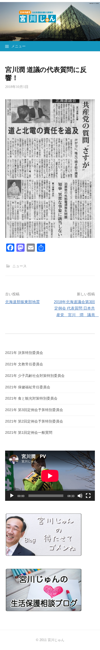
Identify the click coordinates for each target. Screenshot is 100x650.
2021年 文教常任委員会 (24, 364)
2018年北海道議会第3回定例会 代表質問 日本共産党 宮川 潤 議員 (76, 308)
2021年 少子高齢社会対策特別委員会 (35, 376)
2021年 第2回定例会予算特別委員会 (34, 421)
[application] (50, 476)
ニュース (19, 266)
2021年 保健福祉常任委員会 (27, 387)
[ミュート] (80, 495)
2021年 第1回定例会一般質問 (28, 432)
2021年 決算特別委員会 (24, 353)
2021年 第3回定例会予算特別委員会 (34, 410)
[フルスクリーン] (88, 495)
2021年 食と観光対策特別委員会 (31, 398)
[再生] (11, 495)
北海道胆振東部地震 (22, 302)
